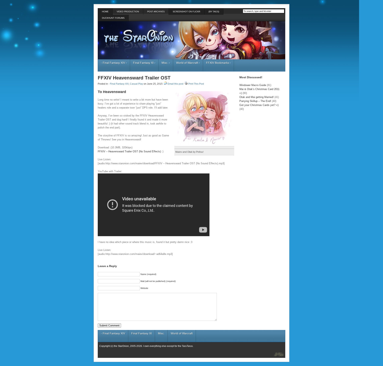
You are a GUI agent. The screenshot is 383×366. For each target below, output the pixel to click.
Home (105, 11)
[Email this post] (165, 83)
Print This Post (196, 83)
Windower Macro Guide (252, 85)
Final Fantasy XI (144, 62)
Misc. (166, 62)
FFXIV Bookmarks (218, 62)
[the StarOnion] (276, 353)
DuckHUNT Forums (113, 18)
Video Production (128, 11)
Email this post (175, 83)
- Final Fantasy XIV (114, 62)
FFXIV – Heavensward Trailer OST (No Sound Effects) (129, 151)
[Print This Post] (186, 83)
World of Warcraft (188, 62)
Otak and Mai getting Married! (256, 97)
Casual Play (136, 83)
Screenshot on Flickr (186, 11)
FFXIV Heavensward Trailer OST (134, 77)
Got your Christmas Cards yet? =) (258, 105)
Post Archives (156, 11)
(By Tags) (213, 11)
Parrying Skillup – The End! (255, 101)
